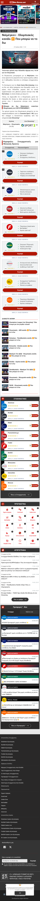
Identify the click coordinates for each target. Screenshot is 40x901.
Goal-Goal (4, 796)
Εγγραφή (20, 162)
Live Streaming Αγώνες (9, 31)
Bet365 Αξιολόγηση (7, 757)
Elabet (10, 423)
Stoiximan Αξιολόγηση (7, 741)
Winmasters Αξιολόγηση (8, 760)
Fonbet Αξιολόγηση (7, 754)
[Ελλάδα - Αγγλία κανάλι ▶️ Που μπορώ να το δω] (5, 364)
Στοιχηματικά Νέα (6, 554)
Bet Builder (4, 802)
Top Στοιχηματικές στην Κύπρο (10, 770)
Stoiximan (11, 403)
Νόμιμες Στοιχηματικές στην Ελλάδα (12, 767)
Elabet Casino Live (6, 825)
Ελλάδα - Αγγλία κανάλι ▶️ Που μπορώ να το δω (22, 363)
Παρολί (3, 805)
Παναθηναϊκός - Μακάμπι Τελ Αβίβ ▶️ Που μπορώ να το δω (22, 370)
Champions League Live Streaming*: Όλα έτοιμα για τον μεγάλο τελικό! (23, 323)
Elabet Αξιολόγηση (6, 748)
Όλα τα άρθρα (18, 599)
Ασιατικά (4, 812)
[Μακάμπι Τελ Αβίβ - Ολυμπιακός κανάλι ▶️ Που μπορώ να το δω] (5, 356)
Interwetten (11, 473)
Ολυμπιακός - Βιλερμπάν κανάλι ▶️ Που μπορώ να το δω (22, 378)
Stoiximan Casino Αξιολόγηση (10, 819)
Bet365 (10, 453)
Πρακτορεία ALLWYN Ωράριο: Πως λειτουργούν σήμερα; (19, 562)
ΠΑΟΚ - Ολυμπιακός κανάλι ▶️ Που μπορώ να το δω (21, 386)
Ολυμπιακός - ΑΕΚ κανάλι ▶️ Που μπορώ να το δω (23, 331)
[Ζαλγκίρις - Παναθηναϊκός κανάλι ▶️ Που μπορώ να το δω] (5, 340)
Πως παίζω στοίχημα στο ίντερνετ (11, 780)
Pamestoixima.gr (13, 433)
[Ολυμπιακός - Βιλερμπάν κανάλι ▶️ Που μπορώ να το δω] (5, 380)
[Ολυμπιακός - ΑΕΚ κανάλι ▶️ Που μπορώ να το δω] (5, 332)
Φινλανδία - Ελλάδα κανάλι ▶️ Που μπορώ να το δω (21, 347)
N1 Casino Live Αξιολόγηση (9, 837)
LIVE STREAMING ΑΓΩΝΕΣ (7, 27)
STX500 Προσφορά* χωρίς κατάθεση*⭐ (15, 622)
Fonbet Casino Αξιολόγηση (9, 831)
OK (20, 893)
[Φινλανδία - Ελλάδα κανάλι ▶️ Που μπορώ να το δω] (5, 348)
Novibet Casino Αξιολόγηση (9, 822)
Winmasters (11, 463)
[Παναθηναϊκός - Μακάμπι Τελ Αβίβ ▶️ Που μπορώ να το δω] (5, 372)
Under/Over (4, 799)
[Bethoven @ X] (10, 847)
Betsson (10, 483)
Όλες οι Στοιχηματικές (18, 495)
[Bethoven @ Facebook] (5, 847)
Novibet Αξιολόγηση (7, 745)
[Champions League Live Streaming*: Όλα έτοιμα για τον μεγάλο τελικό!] (5, 324)
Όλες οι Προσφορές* (18, 726)
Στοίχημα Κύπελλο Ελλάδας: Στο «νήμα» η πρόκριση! (18, 556)
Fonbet (10, 443)
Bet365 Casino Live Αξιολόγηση (10, 834)
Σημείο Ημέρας (5, 793)
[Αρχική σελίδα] (1, 27)
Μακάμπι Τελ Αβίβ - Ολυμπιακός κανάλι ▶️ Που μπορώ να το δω (22, 355)
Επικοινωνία (5, 786)
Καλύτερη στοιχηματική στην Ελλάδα (12, 783)
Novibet (10, 413)
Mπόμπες (4, 809)
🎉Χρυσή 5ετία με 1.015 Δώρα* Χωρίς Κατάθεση (18, 671)
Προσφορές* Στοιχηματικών (9, 777)
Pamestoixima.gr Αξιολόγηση (9, 751)
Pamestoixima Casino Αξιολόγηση (11, 828)
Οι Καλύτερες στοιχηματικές (10, 773)
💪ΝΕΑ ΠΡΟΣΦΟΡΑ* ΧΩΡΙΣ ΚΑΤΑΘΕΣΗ (14, 682)
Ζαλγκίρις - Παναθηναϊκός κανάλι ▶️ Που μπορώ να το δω (23, 339)
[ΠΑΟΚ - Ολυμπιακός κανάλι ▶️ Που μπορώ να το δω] (5, 387)
